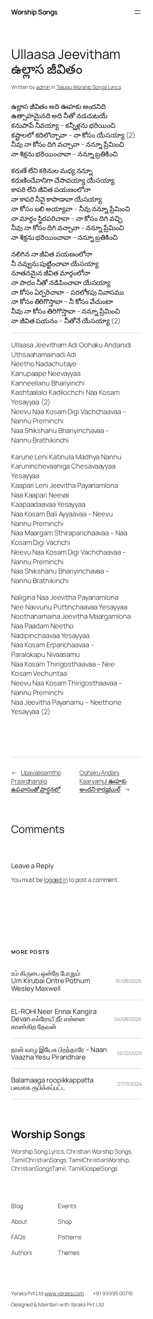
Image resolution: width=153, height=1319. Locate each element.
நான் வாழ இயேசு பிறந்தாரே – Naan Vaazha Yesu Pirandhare (59, 1053)
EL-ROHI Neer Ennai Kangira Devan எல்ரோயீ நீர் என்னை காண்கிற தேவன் (53, 1019)
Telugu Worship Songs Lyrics (88, 86)
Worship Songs (34, 12)
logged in (56, 880)
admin (43, 86)
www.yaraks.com (64, 1293)
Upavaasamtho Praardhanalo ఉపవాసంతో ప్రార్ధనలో (36, 780)
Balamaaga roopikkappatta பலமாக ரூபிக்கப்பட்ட (52, 1083)
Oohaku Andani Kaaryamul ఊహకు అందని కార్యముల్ (103, 780)
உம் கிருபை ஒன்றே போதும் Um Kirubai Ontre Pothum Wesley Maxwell (50, 980)
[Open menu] (137, 12)
